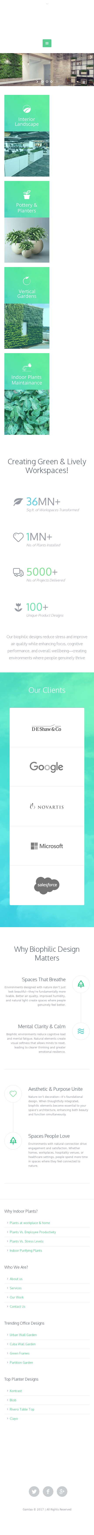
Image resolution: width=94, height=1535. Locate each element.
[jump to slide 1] (42, 81)
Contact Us (17, 1306)
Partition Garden (21, 1362)
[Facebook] (48, 1491)
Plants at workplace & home (30, 1223)
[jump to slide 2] (47, 81)
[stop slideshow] (56, 81)
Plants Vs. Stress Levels (27, 1241)
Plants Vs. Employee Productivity (33, 1232)
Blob (13, 1400)
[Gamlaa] (47, 22)
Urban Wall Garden (23, 1335)
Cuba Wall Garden (23, 1344)
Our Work (17, 1297)
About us (16, 1279)
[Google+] (62, 1491)
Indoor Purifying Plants (26, 1250)
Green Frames (20, 1353)
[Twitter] (34, 1491)
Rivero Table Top (22, 1409)
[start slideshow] (37, 81)
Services (16, 1288)
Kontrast (16, 1391)
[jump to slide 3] (51, 81)
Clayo (14, 1418)
